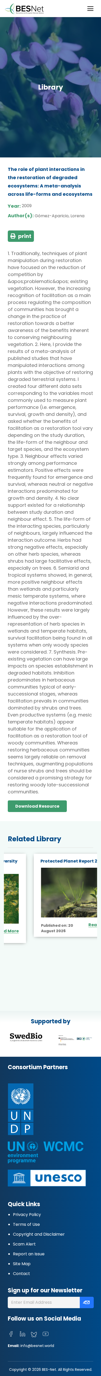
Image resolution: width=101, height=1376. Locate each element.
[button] (90, 8)
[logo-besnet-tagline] (24, 9)
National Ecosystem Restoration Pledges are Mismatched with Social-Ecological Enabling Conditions (50, 870)
